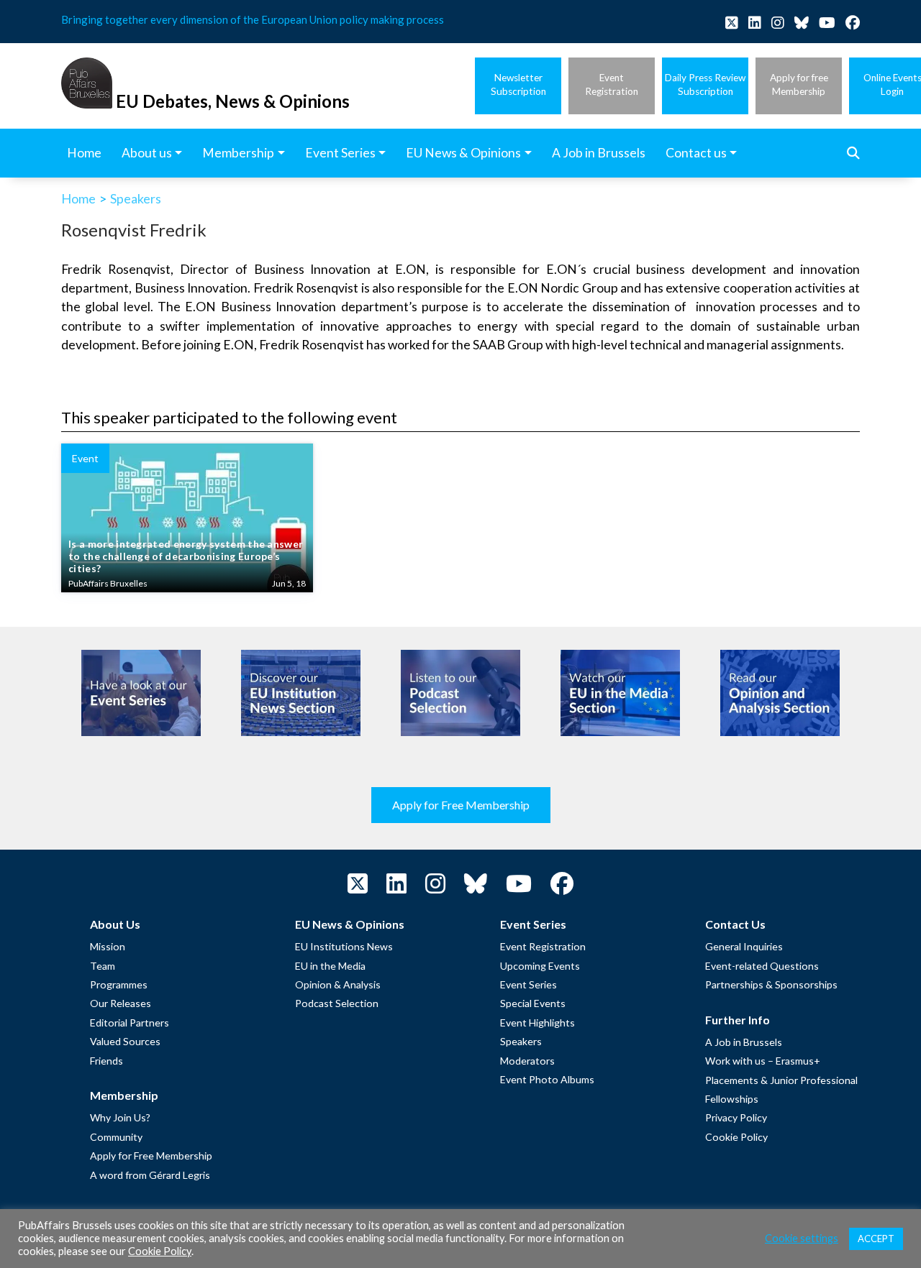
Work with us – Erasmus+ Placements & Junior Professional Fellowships (781, 1080)
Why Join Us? (120, 1117)
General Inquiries (744, 946)
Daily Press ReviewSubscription (705, 84)
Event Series (528, 984)
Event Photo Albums (547, 1079)
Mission (107, 946)
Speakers (135, 198)
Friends (106, 1061)
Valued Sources (125, 1041)
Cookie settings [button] (801, 1238)
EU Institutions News (344, 946)
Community (116, 1137)
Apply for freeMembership (799, 84)
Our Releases (120, 1003)
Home (78, 198)
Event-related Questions (762, 966)
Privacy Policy (736, 1117)
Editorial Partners (129, 1022)
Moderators (527, 1061)
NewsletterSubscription (518, 84)
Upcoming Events (540, 966)
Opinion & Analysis (338, 984)
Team (102, 966)
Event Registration (543, 946)
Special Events (533, 1003)
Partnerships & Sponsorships (771, 984)
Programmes (119, 984)
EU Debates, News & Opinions (233, 101)
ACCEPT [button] (876, 1238)
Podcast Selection (336, 1003)
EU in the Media (330, 966)
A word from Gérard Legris (150, 1175)
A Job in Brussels (743, 1042)
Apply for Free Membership (461, 805)
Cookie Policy (736, 1137)
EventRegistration (611, 84)
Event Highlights (537, 1022)
